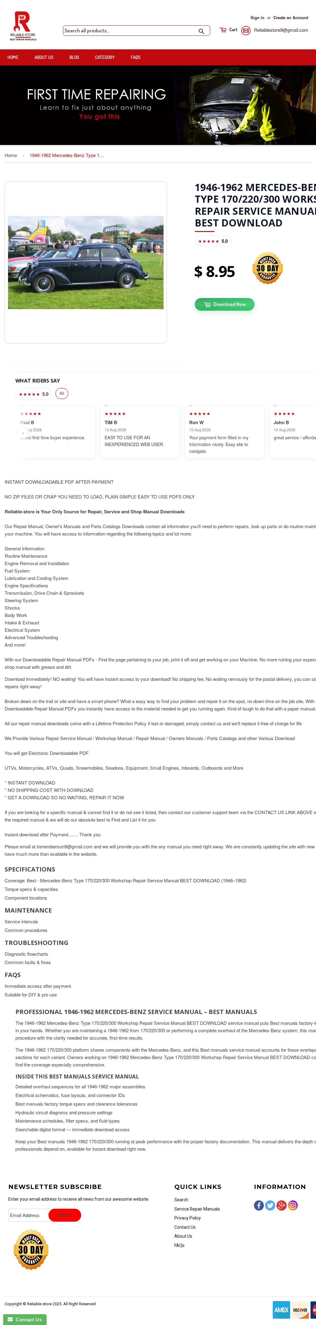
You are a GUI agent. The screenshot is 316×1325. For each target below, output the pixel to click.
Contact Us (185, 1227)
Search (181, 1199)
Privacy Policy (187, 1217)
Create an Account (290, 17)
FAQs (135, 57)
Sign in (257, 17)
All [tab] (62, 393)
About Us (44, 57)
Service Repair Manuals (197, 1209)
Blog (74, 57)
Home (13, 57)
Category (105, 57)
